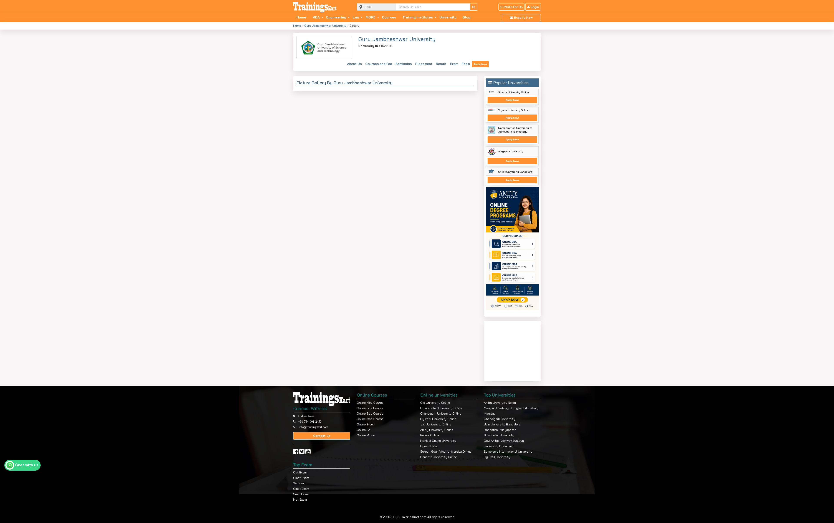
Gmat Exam (301, 489)
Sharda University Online (513, 92)
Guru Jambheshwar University (325, 25)
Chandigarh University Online (440, 413)
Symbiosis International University (508, 451)
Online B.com (366, 424)
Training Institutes (417, 17)
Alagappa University (510, 151)
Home (301, 17)
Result (441, 64)
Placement (423, 64)
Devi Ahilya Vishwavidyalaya (504, 441)
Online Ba (364, 430)
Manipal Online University (438, 441)
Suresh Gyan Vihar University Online (446, 451)
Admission (403, 64)
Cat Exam (300, 472)
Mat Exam (300, 499)
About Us (354, 64)
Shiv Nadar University (499, 435)
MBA (316, 17)
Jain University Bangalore (502, 424)
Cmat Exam (301, 478)
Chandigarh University (499, 419)
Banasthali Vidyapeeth (500, 430)
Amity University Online (436, 430)
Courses (389, 17)
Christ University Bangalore (515, 171)
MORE (371, 17)
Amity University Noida (500, 403)
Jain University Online (435, 424)
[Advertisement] (513, 350)
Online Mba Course (370, 403)
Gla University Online (435, 403)
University (447, 17)
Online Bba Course (370, 413)
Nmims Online (429, 435)
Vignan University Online (513, 110)
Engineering (336, 17)
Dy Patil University (497, 457)
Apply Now (480, 64)
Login (534, 7)
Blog (466, 17)
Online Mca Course (370, 419)
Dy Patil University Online (438, 419)
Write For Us (513, 7)
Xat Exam (299, 483)
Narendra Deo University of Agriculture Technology (515, 129)
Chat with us (26, 464)
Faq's (466, 64)
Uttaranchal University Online (441, 408)
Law (356, 17)
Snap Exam (301, 494)
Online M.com (366, 435)
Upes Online (428, 446)
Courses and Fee (378, 64)
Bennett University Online (438, 457)
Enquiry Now (523, 18)
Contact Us (321, 436)
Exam (454, 64)
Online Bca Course (370, 408)
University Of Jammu (498, 446)
